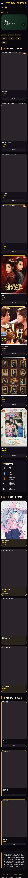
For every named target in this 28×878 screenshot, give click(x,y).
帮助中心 (9, 874)
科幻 (4, 38)
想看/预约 (14, 98)
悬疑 (11, 38)
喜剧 (11, 35)
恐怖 (18, 38)
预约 (14, 745)
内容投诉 (21, 874)
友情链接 (15, 874)
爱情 (18, 35)
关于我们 (3, 874)
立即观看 (7, 24)
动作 (4, 35)
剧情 (4, 42)
